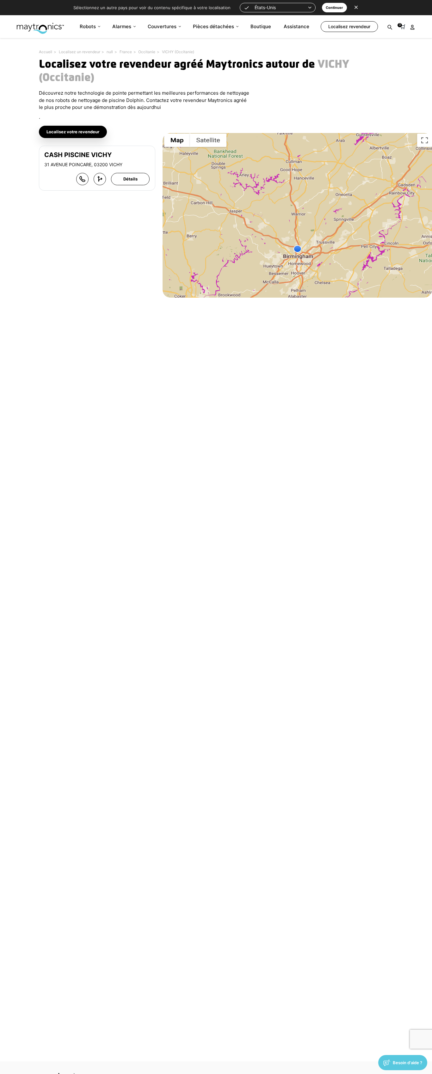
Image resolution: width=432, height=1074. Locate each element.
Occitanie (146, 51)
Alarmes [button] (121, 26)
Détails (130, 178)
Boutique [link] (260, 26)
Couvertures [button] (162, 26)
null (110, 51)
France (126, 51)
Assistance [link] (296, 26)
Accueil (45, 51)
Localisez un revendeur (79, 51)
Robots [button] (88, 26)
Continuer (334, 7)
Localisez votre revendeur (72, 131)
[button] (278, 7)
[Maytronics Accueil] (40, 25)
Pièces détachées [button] (213, 26)
